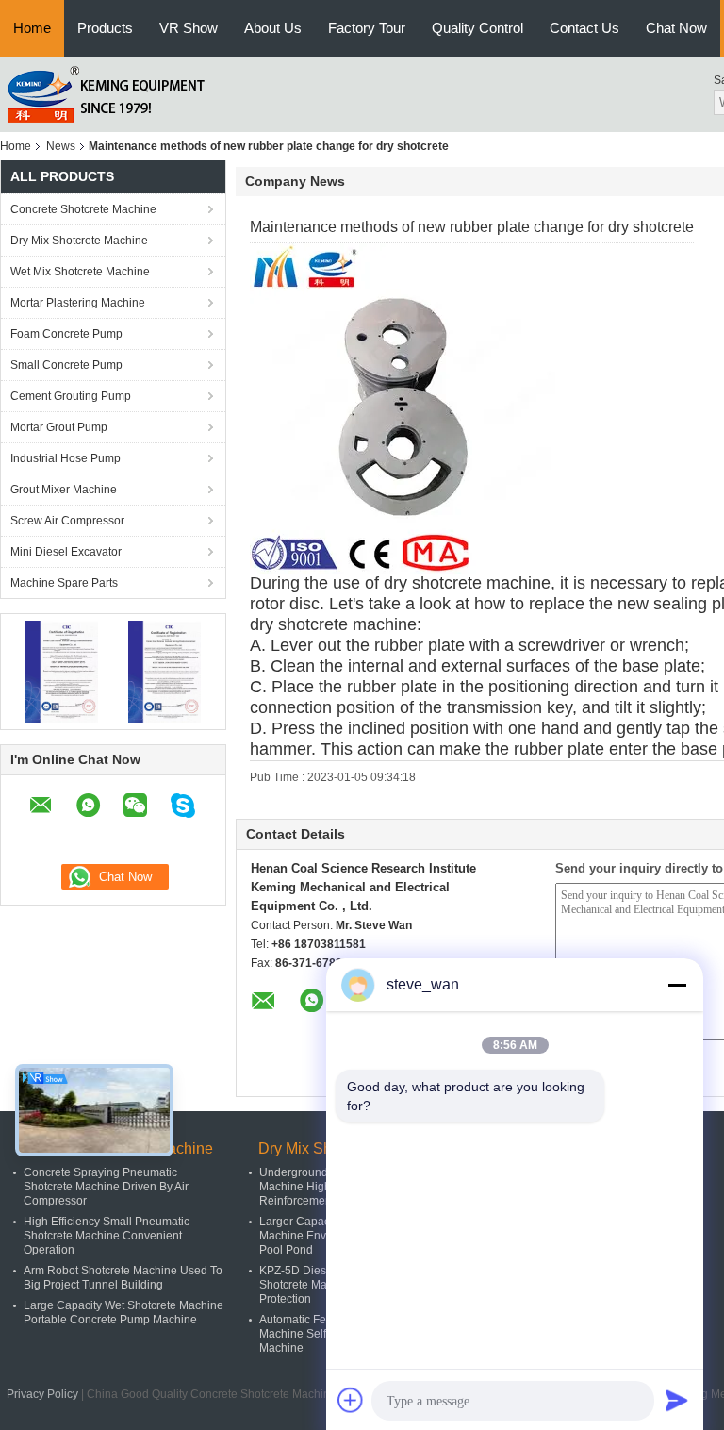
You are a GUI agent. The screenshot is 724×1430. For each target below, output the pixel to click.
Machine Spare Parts (64, 583)
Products (105, 28)
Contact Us (584, 28)
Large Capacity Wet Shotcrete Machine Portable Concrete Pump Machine (123, 1312)
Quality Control (477, 28)
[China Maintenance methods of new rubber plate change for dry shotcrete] (415, 407)
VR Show (188, 28)
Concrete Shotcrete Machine (83, 209)
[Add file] (350, 1400)
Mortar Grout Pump (58, 427)
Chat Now (676, 28)
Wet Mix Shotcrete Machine (80, 271)
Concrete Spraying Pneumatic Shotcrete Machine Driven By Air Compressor (106, 1186)
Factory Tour (366, 28)
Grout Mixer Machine (63, 489)
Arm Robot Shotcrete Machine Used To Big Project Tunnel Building (123, 1277)
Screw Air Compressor (67, 520)
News (60, 146)
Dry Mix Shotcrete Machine (79, 240)
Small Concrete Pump (66, 365)
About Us (273, 28)
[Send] (677, 1400)
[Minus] (677, 984)
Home (32, 28)
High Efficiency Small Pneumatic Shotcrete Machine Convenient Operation (106, 1235)
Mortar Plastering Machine (77, 302)
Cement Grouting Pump (70, 396)
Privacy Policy (42, 1394)
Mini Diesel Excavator (66, 551)
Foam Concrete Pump (66, 334)
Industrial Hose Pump (65, 458)
